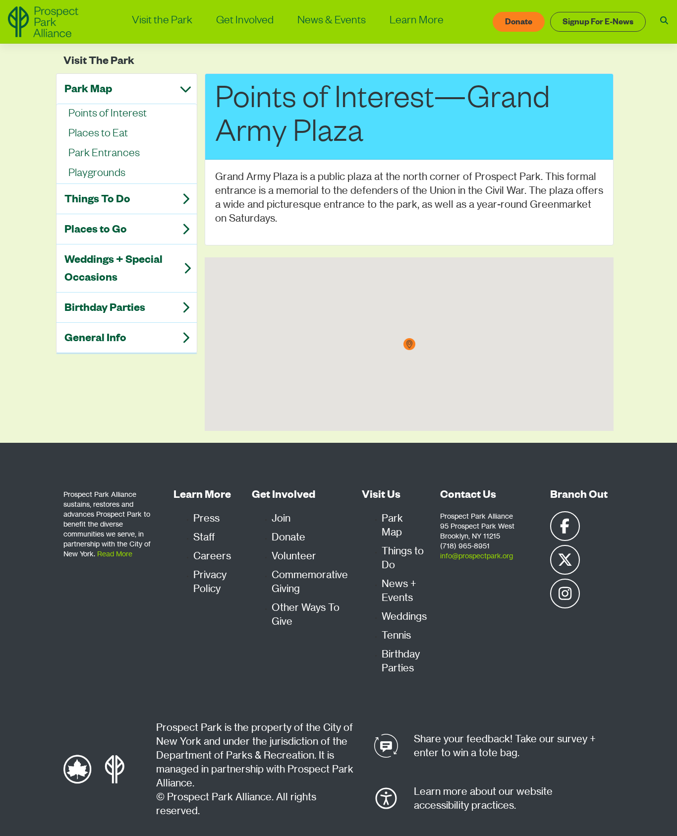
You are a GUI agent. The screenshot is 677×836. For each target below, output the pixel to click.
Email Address (177, 223)
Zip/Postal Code (180, 270)
